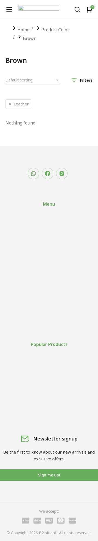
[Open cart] (89, 9)
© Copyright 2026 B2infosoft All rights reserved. (49, 532)
